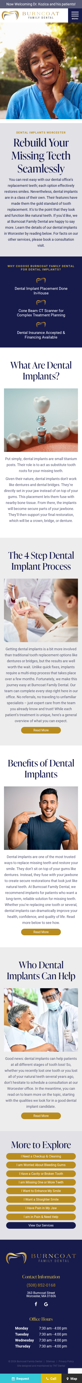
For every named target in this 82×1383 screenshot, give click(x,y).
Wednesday (24, 1340)
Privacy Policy (66, 1361)
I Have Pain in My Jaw (41, 1208)
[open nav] (74, 15)
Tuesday (22, 1334)
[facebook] (36, 1304)
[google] (46, 1304)
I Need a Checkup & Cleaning (41, 1156)
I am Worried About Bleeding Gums (41, 1165)
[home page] (30, 15)
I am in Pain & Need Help (41, 1217)
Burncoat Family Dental (51, 886)
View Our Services (41, 1225)
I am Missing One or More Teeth (41, 1182)
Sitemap (50, 1361)
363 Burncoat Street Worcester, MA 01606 (41, 1294)
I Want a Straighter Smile (41, 1199)
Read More (41, 730)
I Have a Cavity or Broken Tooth (41, 1173)
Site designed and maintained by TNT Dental (41, 1365)
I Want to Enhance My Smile (41, 1191)
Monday (21, 1328)
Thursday (22, 1346)
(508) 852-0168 (41, 1285)
